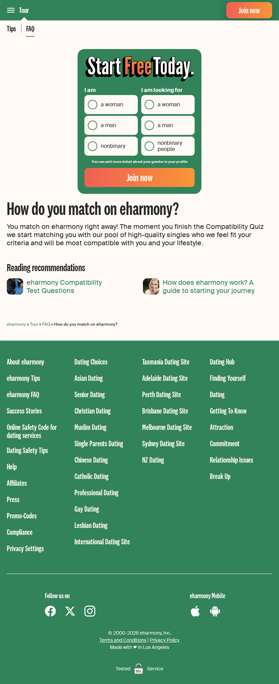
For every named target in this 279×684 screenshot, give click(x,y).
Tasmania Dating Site (166, 361)
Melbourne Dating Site (167, 427)
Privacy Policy (165, 640)
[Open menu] (11, 10)
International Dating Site (102, 541)
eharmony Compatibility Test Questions (64, 286)
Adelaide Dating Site (165, 378)
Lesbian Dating (91, 525)
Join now (249, 10)
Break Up (220, 476)
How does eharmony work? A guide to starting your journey (209, 286)
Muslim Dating (90, 427)
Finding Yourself (228, 378)
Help (12, 466)
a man (108, 125)
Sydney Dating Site (163, 443)
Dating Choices (91, 361)
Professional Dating (96, 492)
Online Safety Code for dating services (32, 431)
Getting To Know (228, 410)
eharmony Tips (23, 378)
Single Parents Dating (99, 443)
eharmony (16, 324)
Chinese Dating (91, 459)
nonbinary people (170, 146)
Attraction (221, 427)
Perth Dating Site (161, 394)
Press (13, 499)
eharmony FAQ (23, 394)
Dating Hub (222, 361)
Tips (11, 28)
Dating (217, 394)
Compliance (20, 532)
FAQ (30, 28)
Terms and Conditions (122, 640)
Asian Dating (89, 378)
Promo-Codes (22, 515)
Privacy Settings (25, 548)
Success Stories (24, 410)
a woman (112, 104)
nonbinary (113, 146)
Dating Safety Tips (27, 450)
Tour (24, 10)
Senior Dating (90, 394)
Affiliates (17, 483)
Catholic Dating (92, 476)
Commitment (225, 443)
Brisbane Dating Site (165, 410)
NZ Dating (153, 459)
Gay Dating (87, 508)
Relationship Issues (231, 459)
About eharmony (25, 361)
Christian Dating (93, 410)
